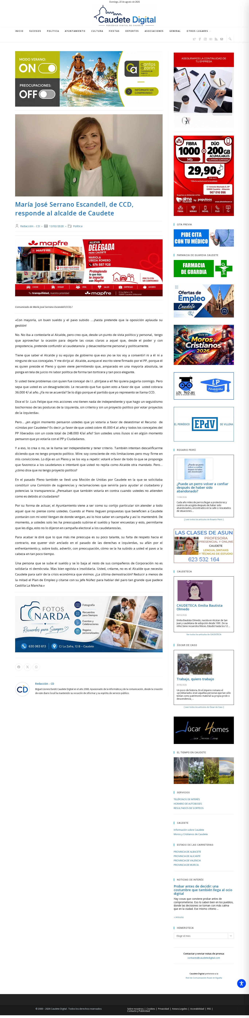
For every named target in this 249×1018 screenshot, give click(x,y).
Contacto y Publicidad (138, 1011)
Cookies (151, 1008)
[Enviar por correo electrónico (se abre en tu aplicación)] (221, 38)
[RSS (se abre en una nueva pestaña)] (216, 38)
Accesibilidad (197, 1008)
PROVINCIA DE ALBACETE (187, 851)
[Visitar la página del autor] (22, 689)
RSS (209, 1008)
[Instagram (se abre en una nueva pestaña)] (205, 38)
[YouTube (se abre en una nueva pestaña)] (210, 38)
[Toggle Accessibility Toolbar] (241, 983)
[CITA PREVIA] (204, 237)
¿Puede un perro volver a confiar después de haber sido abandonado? (202, 487)
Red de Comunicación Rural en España (204, 978)
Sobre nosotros (135, 1008)
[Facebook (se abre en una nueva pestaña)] (200, 38)
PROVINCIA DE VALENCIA (187, 860)
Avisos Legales (179, 1008)
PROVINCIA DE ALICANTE (187, 856)
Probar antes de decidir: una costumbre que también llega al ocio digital (203, 890)
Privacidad (163, 1008)
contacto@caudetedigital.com (204, 957)
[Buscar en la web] (230, 39)
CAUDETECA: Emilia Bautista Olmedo (200, 607)
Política (78, 226)
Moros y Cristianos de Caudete (191, 834)
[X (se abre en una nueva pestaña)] (194, 38)
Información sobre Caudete (189, 829)
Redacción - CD (30, 226)
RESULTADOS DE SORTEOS (189, 808)
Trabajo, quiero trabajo (195, 679)
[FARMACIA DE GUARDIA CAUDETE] (204, 268)
